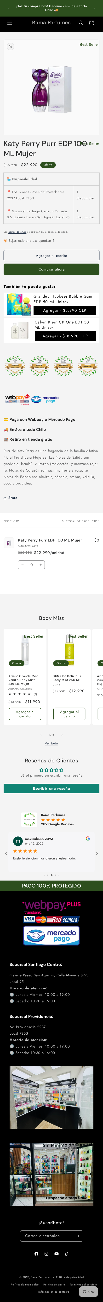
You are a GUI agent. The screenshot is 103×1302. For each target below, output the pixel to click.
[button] (9, 22)
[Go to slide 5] (55, 875)
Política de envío (54, 1284)
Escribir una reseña (51, 788)
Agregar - (64, 310)
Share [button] (12, 497)
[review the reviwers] (88, 839)
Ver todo (51, 743)
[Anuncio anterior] (9, 8)
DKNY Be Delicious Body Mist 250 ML (67, 678)
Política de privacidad (70, 1277)
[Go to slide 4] (51, 875)
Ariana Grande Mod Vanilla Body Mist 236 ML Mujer (23, 680)
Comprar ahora (52, 269)
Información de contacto (53, 1292)
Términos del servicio (83, 1284)
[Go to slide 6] (58, 875)
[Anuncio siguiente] (94, 8)
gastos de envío (17, 232)
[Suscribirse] (77, 1236)
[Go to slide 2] (44, 875)
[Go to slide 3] (47, 875)
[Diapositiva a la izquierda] (41, 735)
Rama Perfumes (40, 1277)
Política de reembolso (25, 1284)
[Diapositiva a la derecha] (62, 735)
